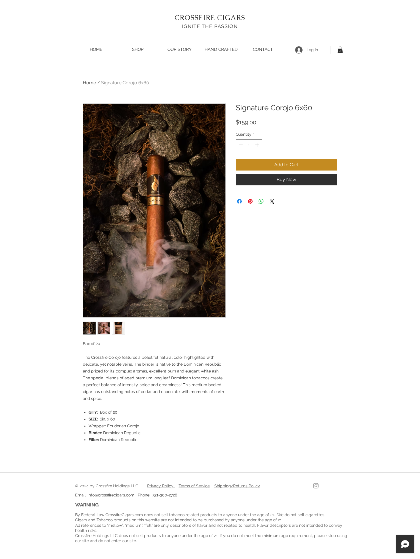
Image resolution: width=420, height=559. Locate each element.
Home (89, 82)
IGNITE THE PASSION (210, 26)
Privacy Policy (160, 486)
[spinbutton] (249, 145)
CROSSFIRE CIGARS (210, 17)
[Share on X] (272, 201)
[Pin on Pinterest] (250, 201)
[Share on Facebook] (239, 201)
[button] (340, 50)
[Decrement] (240, 145)
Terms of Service (194, 486)
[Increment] (257, 145)
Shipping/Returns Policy (237, 486)
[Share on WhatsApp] (261, 201)
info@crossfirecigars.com (110, 495)
